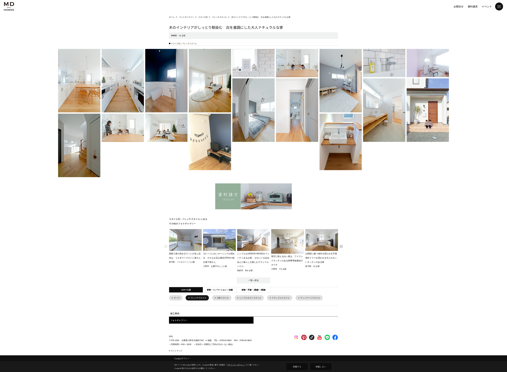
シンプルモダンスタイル (250, 298)
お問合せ (459, 6)
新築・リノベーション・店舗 (220, 289)
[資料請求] (253, 196)
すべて (177, 298)
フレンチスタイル (198, 298)
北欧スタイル (223, 298)
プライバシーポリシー (235, 365)
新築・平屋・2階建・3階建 (254, 289)
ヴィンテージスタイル (310, 298)
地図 (210, 340)
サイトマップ (176, 351)
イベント (487, 6)
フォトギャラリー (178, 320)
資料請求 (473, 6)
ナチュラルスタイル (281, 298)
